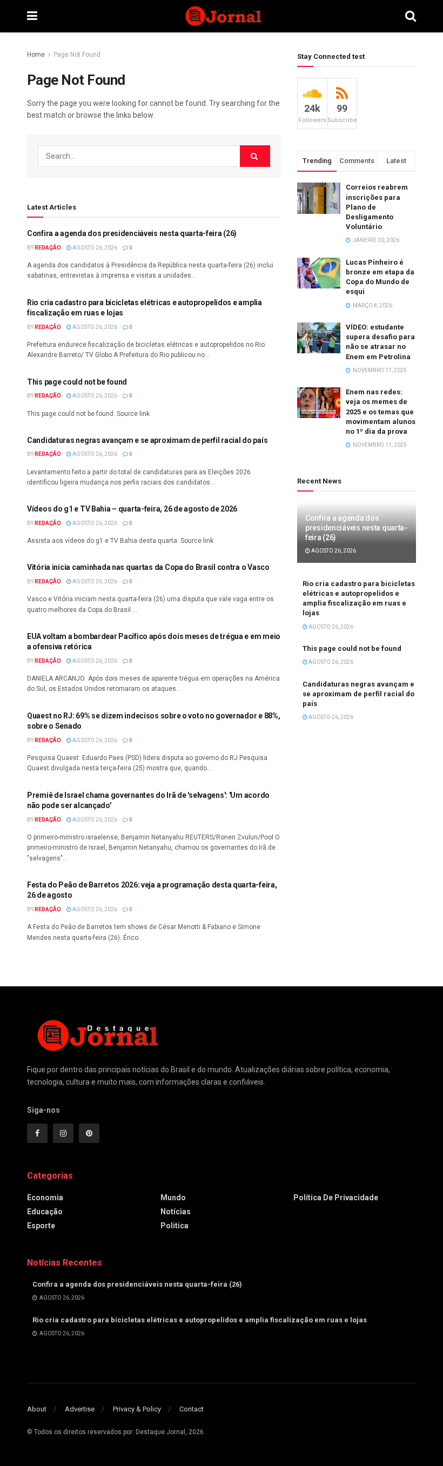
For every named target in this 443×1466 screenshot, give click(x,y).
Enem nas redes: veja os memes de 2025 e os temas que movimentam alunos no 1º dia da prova (380, 411)
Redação (48, 248)
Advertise (80, 1409)
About (36, 1409)
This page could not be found (77, 382)
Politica (174, 1225)
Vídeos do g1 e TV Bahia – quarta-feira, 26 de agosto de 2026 (132, 509)
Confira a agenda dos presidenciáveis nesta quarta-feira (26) (132, 233)
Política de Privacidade (335, 1197)
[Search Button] (255, 156)
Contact (191, 1409)
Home (36, 54)
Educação (45, 1211)
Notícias (175, 1211)
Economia (45, 1197)
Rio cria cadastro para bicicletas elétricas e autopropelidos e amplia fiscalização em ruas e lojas (199, 1320)
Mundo (173, 1197)
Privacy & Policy (137, 1409)
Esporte (41, 1225)
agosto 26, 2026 (94, 248)
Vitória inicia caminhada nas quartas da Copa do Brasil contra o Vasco (148, 567)
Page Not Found (76, 54)
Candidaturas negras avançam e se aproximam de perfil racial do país (147, 440)
